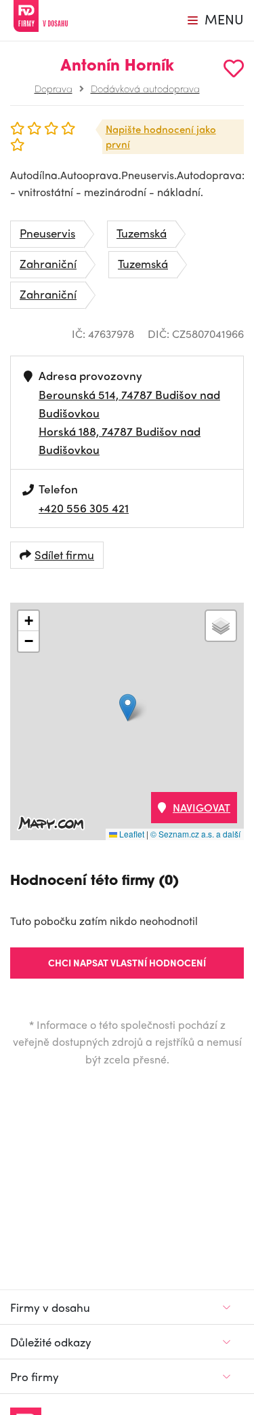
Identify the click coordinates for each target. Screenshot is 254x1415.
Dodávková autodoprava (145, 88)
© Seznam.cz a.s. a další (195, 833)
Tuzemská (142, 233)
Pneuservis (47, 233)
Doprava (53, 88)
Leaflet (130, 833)
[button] (127, 707)
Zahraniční (48, 263)
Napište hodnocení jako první (161, 136)
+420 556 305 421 (84, 507)
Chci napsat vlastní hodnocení (127, 962)
